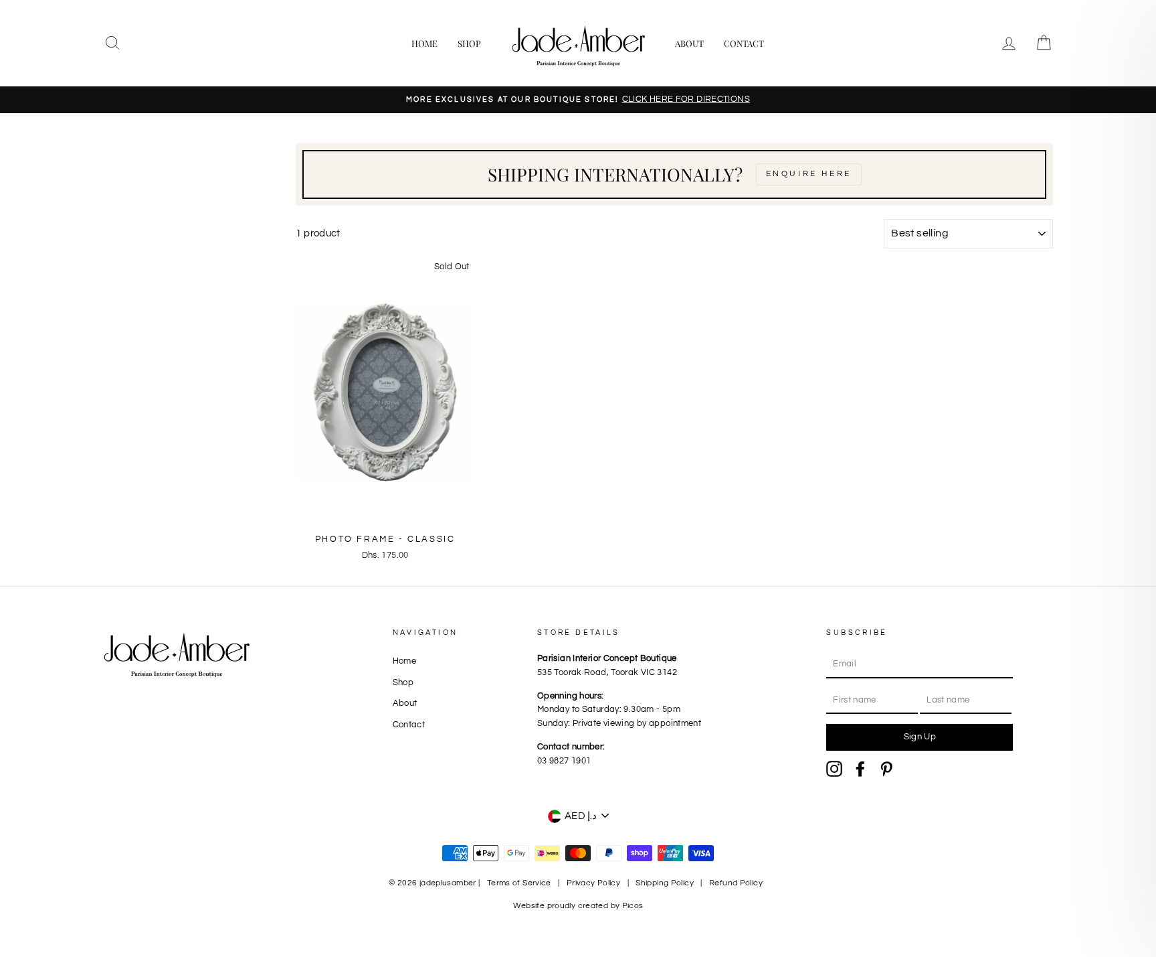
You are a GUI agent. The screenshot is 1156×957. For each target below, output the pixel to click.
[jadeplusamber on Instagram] (834, 769)
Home (424, 43)
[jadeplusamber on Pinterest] (886, 769)
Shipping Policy (665, 883)
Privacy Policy (593, 883)
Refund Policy (736, 883)
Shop (469, 43)
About (689, 43)
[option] (578, 99)
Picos (633, 905)
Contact (744, 43)
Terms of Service (519, 883)
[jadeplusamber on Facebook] (860, 769)
